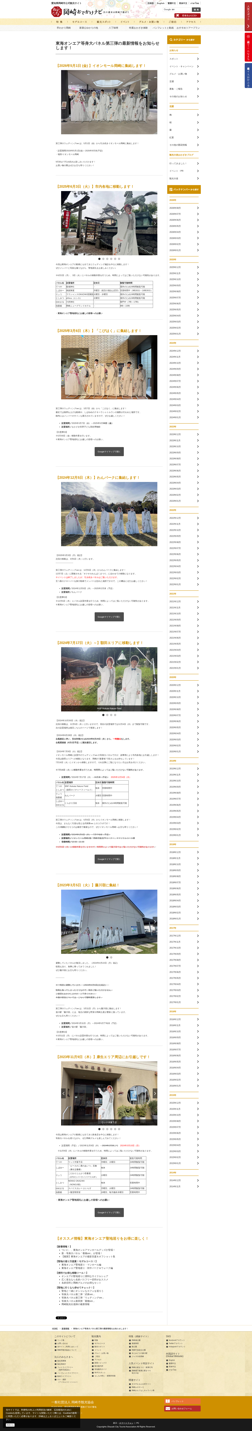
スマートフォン (126, 1423)
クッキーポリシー (54, 1416)
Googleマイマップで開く (109, 451)
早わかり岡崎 (64, 28)
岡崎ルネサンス (138, 1387)
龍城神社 (70, 286)
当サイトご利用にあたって (67, 1347)
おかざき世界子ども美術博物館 (86, 427)
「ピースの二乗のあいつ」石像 (82, 1166)
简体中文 (183, 3)
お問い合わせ (62, 1343)
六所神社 (70, 302)
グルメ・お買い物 (101, 1353)
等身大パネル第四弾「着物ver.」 (79, 1301)
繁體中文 (172, 3)
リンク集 (60, 1340)
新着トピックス (100, 1363)
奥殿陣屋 (70, 290)
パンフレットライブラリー (67, 1373)
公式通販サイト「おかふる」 (248, 75)
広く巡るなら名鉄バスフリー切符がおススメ (85, 1279)
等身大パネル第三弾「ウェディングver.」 (83, 1297)
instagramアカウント (177, 1347)
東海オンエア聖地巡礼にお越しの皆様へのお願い (80, 439)
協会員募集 (61, 1361)
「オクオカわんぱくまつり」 (95, 573)
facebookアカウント (177, 1340)
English (160, 3)
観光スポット (99, 1347)
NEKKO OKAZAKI (76, 1181)
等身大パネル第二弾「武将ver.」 (79, 1294)
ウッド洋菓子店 (75, 1162)
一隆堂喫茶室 (74, 1192)
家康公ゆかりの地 (88, 28)
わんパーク (77, 592)
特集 (96, 1340)
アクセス (98, 1360)
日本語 (151, 3)
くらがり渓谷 (71, 803)
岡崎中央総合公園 (139, 1350)
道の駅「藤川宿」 (80, 1027)
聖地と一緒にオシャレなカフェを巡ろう (83, 1291)
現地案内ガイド (100, 1369)
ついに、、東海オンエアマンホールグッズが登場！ (88, 1250)
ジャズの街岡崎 (138, 1356)
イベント (98, 1350)
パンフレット (178, 1401)
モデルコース (99, 1343)
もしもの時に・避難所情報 (105, 1376)
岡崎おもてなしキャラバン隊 (143, 1390)
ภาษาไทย (194, 3)
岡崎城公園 (136, 1340)
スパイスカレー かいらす (79, 1188)
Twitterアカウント (176, 1343)
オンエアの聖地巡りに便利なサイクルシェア (85, 1276)
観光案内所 (98, 1366)
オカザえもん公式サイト (141, 1384)
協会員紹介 (61, 1364)
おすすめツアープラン (188, 28)
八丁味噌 (113, 28)
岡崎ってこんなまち (248, 49)
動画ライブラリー (64, 1376)
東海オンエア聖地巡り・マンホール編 (81, 1264)
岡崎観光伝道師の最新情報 (76, 1304)
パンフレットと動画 (163, 28)
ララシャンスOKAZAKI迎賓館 (79, 294)
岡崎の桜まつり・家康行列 (142, 1367)
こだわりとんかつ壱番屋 (79, 1173)
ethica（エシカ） (74, 298)
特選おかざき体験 (138, 28)
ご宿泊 (97, 1356)
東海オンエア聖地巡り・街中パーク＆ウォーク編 (87, 1268)
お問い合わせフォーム (182, 1408)
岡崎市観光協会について (67, 1350)
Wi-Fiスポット (100, 1373)
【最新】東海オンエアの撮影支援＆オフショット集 (88, 1256)
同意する (10, 1425)
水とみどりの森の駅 (139, 1353)
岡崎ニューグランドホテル (78, 306)
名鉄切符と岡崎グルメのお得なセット (81, 1283)
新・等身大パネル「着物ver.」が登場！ (82, 1253)
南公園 (134, 1347)
